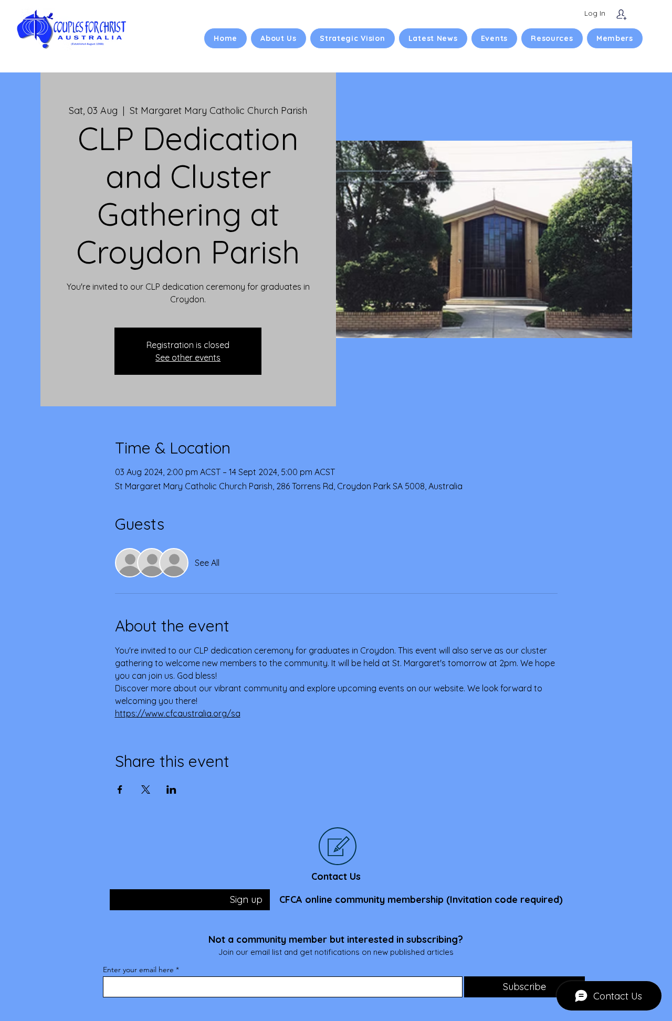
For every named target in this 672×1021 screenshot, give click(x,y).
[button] (278, 38)
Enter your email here (138, 969)
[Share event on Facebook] (120, 789)
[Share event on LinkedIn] (171, 789)
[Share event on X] (146, 789)
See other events (187, 357)
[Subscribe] (621, 14)
